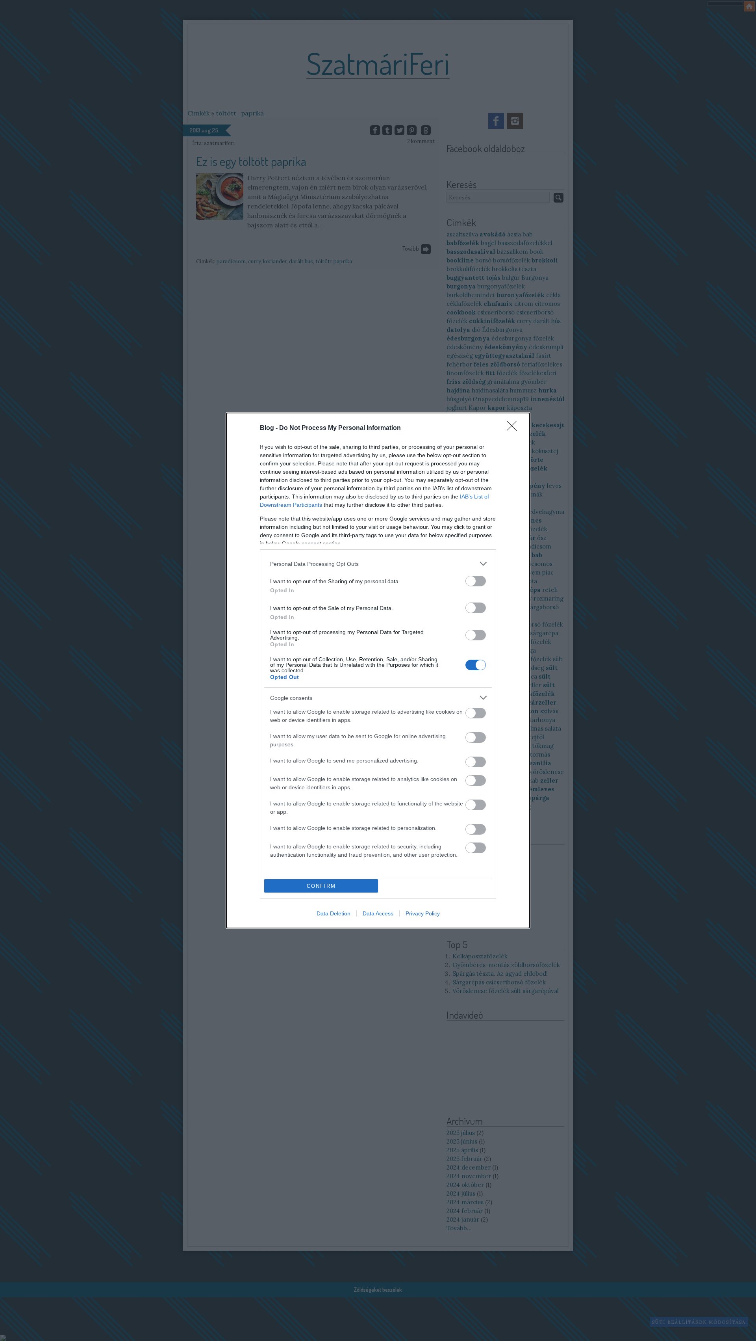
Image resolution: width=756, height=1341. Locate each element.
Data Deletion (333, 913)
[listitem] (378, 564)
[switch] (475, 581)
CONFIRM (321, 886)
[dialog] (378, 670)
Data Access (378, 913)
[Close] (514, 428)
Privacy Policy (423, 913)
